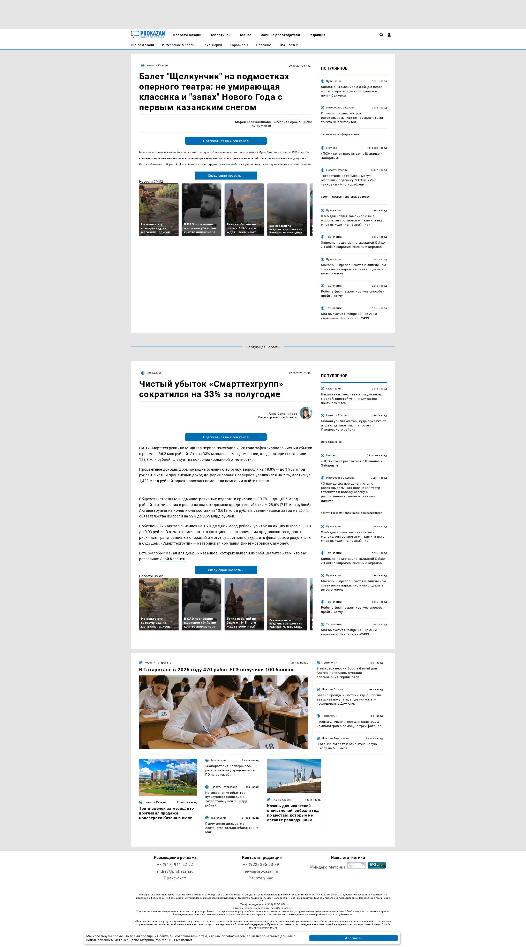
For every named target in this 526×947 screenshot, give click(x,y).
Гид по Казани (282, 799)
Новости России (337, 170)
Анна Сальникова (283, 414)
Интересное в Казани (340, 107)
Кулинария (333, 81)
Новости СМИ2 (151, 181)
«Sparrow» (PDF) (267, 927)
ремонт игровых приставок (339, 196)
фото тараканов (331, 441)
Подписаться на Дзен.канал (226, 141)
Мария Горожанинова (253, 122)
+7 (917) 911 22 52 (175, 864)
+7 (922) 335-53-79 (261, 864)
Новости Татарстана (157, 662)
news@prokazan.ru (261, 871)
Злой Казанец (172, 559)
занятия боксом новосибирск (340, 512)
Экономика (153, 372)
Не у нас (331, 147)
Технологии (334, 236)
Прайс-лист (175, 878)
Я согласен (353, 938)
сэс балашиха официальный (340, 134)
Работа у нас (261, 878)
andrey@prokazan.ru (175, 871)
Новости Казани (157, 65)
